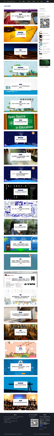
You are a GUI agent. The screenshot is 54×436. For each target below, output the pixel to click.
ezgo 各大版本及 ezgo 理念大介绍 (20, 69)
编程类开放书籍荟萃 (45, 33)
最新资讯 (23, 1)
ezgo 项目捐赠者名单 (20, 34)
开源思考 (20, 84)
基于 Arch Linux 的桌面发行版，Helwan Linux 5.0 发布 (11, 418)
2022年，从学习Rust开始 (46, 39)
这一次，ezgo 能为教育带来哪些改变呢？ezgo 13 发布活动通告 (21, 174)
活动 (20, 242)
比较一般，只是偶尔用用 (44, 422)
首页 (19, 1)
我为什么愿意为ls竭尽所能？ (20, 227)
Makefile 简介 (45, 46)
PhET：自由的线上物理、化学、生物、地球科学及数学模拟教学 (21, 16)
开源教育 (20, 14)
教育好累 (20, 349)
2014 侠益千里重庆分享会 (21, 332)
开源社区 (34, 1)
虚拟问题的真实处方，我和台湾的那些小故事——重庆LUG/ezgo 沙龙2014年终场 (20, 297)
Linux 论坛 (28, 1)
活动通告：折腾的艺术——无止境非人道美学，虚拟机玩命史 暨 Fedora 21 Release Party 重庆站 (21, 262)
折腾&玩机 (20, 277)
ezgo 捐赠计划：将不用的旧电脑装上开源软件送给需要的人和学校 (21, 157)
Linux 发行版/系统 (20, 32)
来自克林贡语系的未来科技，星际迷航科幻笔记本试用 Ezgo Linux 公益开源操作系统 (20, 314)
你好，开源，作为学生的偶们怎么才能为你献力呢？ (20, 209)
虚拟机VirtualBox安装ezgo (20, 384)
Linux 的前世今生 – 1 (45, 53)
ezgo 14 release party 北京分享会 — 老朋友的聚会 (20, 104)
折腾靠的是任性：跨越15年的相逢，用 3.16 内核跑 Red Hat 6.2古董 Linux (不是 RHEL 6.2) (21, 279)
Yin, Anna (18, 18)
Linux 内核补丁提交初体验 (46, 51)
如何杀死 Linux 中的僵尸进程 (46, 36)
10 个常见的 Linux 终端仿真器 (43, 66)
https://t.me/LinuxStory (32, 416)
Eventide (18, 386)
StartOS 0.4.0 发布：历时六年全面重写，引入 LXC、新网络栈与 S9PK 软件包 (13, 416)
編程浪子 (18, 123)
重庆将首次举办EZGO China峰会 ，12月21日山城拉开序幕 (20, 367)
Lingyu (19, 281)
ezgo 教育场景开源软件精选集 (21, 121)
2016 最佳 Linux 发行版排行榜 (21, 192)
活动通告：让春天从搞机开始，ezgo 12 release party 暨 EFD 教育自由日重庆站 (21, 244)
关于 (37, 1)
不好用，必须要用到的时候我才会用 (45, 423)
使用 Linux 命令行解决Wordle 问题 (46, 43)
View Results (44, 427)
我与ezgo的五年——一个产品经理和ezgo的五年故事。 (21, 86)
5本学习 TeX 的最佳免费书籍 (46, 49)
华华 (18, 106)
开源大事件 (20, 154)
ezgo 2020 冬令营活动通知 (20, 51)
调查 (41, 1)
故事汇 (20, 225)
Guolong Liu (18, 193)
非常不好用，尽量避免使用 (44, 424)
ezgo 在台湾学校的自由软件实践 (20, 402)
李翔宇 (18, 88)
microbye (18, 211)
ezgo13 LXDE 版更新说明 (21, 139)
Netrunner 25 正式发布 (7, 419)
